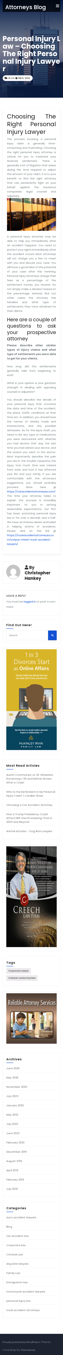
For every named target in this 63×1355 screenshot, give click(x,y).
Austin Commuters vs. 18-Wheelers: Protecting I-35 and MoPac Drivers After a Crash (30, 778)
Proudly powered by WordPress (21, 1342)
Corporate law (16, 1245)
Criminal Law (14, 1254)
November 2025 (16, 1087)
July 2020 (12, 1124)
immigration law (17, 1282)
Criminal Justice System (22, 977)
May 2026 (12, 1077)
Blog (11, 78)
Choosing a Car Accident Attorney (29, 805)
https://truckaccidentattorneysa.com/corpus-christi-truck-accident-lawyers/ (30, 539)
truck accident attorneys (23, 1310)
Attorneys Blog (25, 7)
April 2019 (12, 1170)
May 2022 (12, 1114)
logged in (30, 601)
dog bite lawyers (17, 1264)
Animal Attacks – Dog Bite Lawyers (29, 831)
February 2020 (15, 1142)
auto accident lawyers (21, 1217)
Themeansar (28, 1350)
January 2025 (15, 1105)
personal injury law (18, 1301)
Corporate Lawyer (18, 970)
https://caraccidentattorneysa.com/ (31, 491)
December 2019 (16, 1152)
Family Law (13, 1273)
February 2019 (15, 1179)
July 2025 (12, 1096)
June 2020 (13, 1133)
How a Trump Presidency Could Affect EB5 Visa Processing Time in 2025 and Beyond (29, 818)
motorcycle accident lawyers (25, 1291)
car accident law (17, 1236)
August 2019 (14, 1161)
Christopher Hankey (37, 575)
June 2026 (13, 1068)
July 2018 (12, 1189)
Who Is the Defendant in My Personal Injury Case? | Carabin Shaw (30, 793)
